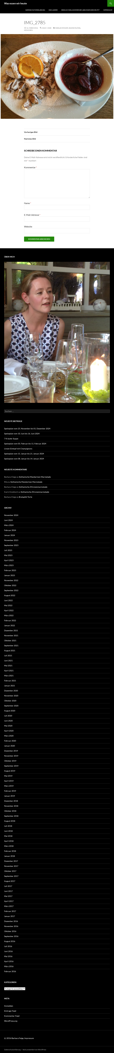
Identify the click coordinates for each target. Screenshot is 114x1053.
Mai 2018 (8, 836)
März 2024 (8, 525)
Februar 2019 (10, 791)
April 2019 (8, 781)
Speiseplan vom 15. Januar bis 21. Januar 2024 (24, 453)
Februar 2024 (10, 530)
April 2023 (8, 560)
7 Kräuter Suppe (11, 438)
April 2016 (8, 961)
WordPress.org (10, 1021)
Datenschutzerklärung (35, 10)
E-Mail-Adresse (32, 214)
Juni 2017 (8, 891)
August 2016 (9, 941)
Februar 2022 (10, 620)
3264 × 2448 (46, 28)
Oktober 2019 (10, 761)
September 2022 (11, 590)
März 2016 (8, 966)
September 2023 (11, 545)
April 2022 (8, 610)
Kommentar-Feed (11, 1016)
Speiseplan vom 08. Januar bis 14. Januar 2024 (24, 458)
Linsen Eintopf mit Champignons (18, 448)
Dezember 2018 (11, 801)
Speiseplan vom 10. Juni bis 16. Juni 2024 (21, 433)
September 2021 (11, 645)
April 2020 (8, 731)
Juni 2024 (8, 520)
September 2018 (11, 816)
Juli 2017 (8, 886)
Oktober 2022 (10, 585)
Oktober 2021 (10, 640)
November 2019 (11, 756)
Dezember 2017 (11, 861)
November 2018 (11, 806)
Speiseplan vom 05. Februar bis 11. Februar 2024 (25, 443)
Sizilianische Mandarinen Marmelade (35, 477)
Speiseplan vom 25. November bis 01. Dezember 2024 (27, 428)
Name (27, 203)
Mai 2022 (8, 605)
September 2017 (11, 876)
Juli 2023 (8, 550)
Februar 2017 (10, 911)
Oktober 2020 (10, 700)
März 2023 (8, 565)
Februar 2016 (10, 971)
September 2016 (11, 936)
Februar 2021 (10, 680)
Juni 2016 (8, 951)
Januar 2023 (9, 575)
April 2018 (8, 841)
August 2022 (9, 595)
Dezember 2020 (11, 690)
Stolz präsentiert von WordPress (34, 1050)
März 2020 (8, 736)
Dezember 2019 (11, 751)
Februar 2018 (10, 851)
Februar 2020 (10, 741)
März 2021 (8, 675)
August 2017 (9, 881)
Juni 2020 (8, 720)
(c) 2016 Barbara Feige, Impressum (19, 1038)
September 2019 (11, 766)
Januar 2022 (9, 625)
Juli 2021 (8, 655)
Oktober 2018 (10, 811)
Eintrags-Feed (10, 1011)
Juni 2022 (8, 600)
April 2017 (8, 901)
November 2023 (11, 540)
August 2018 (9, 821)
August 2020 (9, 710)
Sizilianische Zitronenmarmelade (33, 487)
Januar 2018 (9, 856)
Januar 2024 (9, 535)
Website (28, 226)
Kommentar (30, 167)
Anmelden (8, 1006)
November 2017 (11, 866)
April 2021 (8, 670)
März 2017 (8, 906)
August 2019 (9, 771)
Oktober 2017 (10, 871)
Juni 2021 (8, 660)
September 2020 (11, 705)
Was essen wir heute (15, 3)
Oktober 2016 (10, 931)
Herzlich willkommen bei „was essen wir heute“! (80, 10)
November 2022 (11, 580)
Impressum (107, 10)
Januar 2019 (9, 796)
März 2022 (8, 615)
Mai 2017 (8, 896)
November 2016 (11, 926)
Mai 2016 (8, 956)
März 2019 (8, 786)
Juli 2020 (8, 715)
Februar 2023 (10, 570)
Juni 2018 (8, 831)
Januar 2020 (9, 746)
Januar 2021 (9, 685)
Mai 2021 (8, 665)
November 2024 (11, 515)
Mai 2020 (8, 726)
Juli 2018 (8, 826)
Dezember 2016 (11, 921)
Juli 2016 (8, 946)
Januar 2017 (9, 916)
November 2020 (11, 695)
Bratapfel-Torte (25, 497)
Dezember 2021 (11, 630)
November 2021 (11, 635)
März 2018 (8, 846)
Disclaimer (53, 10)
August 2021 (9, 650)
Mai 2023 (8, 555)
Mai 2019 (8, 776)
